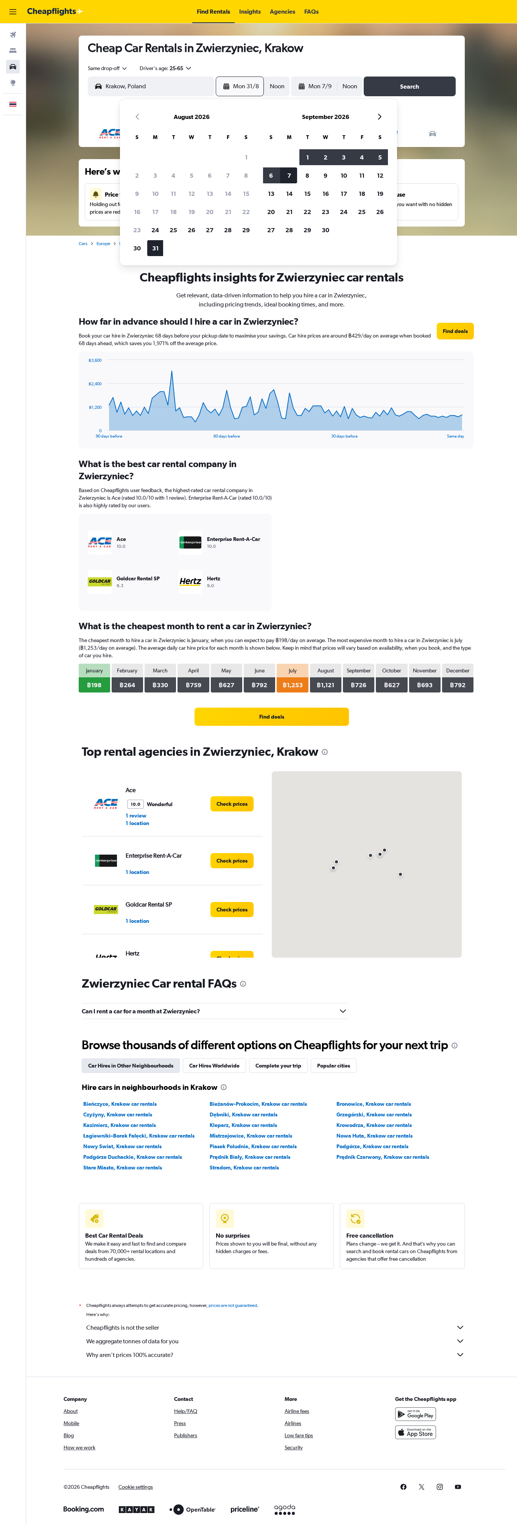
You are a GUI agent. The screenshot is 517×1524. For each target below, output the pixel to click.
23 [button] (137, 230)
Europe (103, 243)
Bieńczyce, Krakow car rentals (120, 1104)
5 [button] (191, 175)
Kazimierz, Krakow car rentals (119, 1125)
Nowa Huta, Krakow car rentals (374, 1136)
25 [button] (173, 230)
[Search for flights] (13, 34)
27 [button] (209, 230)
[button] (13, 11)
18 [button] (173, 211)
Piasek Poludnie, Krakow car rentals (253, 1146)
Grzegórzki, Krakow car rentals (374, 1114)
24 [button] (155, 230)
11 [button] (173, 193)
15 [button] (246, 193)
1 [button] (246, 157)
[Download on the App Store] (415, 1432)
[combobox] (108, 68)
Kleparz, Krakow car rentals (243, 1125)
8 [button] (246, 175)
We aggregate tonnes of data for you (132, 1341)
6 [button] (210, 175)
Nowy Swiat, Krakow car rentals (122, 1146)
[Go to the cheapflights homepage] (55, 12)
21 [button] (228, 211)
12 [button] (191, 193)
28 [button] (228, 230)
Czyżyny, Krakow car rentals (117, 1114)
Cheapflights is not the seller (122, 1327)
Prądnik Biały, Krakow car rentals (250, 1157)
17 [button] (155, 211)
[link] (455, 331)
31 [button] (155, 248)
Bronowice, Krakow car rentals (373, 1104)
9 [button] (137, 193)
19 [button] (191, 211)
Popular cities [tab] (333, 1066)
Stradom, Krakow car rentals (244, 1167)
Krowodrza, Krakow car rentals (374, 1125)
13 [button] (210, 193)
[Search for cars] (13, 66)
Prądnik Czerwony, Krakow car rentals (382, 1157)
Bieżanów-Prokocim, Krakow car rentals (258, 1104)
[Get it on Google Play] (415, 1414)
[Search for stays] (13, 50)
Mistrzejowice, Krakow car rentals (251, 1136)
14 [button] (228, 193)
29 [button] (246, 230)
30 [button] (137, 248)
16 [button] (137, 211)
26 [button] (191, 230)
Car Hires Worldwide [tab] (214, 1066)
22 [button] (246, 211)
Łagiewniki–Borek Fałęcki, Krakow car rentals (139, 1136)
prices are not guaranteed (233, 1305)
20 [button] (209, 211)
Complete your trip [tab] (278, 1066)
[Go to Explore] (13, 82)
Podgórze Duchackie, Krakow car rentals (132, 1157)
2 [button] (137, 175)
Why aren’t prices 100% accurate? (129, 1354)
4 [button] (173, 175)
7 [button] (228, 175)
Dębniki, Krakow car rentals (243, 1114)
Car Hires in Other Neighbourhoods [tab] (130, 1066)
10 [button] (155, 193)
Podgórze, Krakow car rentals (372, 1146)
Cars (83, 243)
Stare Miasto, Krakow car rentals (122, 1167)
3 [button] (155, 175)
